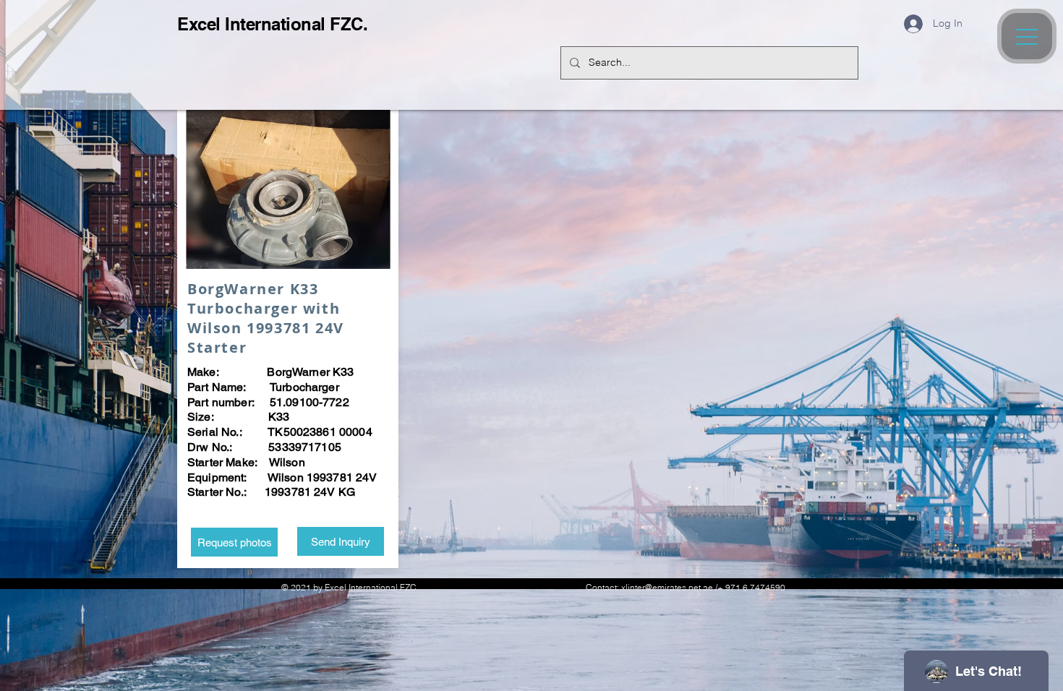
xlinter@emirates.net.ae (667, 587)
